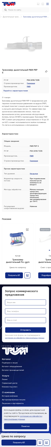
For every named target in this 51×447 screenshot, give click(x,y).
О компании (8, 392)
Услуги (5, 376)
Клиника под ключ (9, 387)
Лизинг (5, 379)
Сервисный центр (9, 383)
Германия (31, 83)
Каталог (6, 359)
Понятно (25, 426)
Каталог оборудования (12, 366)
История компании (10, 396)
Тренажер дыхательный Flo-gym (17, 260)
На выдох (34, 174)
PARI (28, 87)
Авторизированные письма (13, 400)
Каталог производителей (13, 370)
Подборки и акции (10, 363)
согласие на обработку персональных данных (24, 338)
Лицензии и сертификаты (13, 403)
